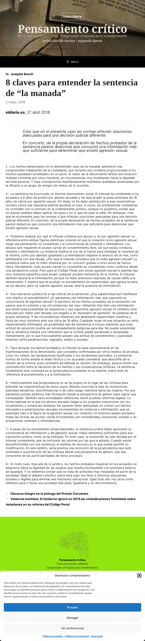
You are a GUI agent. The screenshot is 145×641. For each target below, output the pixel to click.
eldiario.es (15, 112)
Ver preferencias (72, 628)
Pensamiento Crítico (72, 559)
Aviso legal (97, 636)
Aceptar (72, 607)
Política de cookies (52, 636)
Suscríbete (72, 16)
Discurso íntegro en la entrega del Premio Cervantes (49, 493)
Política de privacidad (77, 636)
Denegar (72, 618)
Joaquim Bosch (22, 74)
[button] (139, 575)
